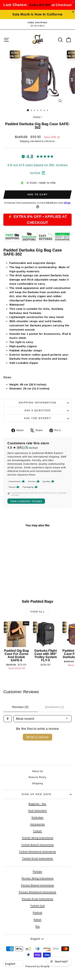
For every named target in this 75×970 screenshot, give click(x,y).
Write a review (37, 737)
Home (36, 117)
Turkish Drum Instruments (37, 858)
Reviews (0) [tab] (20, 707)
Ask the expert (37, 418)
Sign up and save (36, 794)
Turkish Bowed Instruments (37, 844)
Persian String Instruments (38, 878)
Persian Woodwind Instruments (37, 892)
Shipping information (38, 402)
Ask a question (37, 410)
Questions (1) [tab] (54, 707)
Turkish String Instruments (37, 837)
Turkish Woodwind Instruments (37, 851)
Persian (37, 871)
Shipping (24, 141)
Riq (37, 926)
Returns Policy (37, 777)
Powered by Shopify (37, 966)
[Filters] (7, 718)
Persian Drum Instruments (37, 899)
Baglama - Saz (37, 803)
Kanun (37, 919)
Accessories (37, 824)
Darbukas (37, 817)
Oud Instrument (37, 810)
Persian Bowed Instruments (37, 885)
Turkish (37, 831)
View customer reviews (26, 501)
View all (37, 611)
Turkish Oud (37, 905)
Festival (37, 912)
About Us (37, 771)
